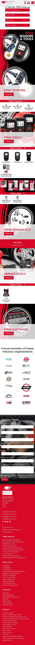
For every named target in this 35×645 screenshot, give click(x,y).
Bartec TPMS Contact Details (11, 614)
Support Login (16, 245)
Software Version (7, 595)
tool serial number (7, 457)
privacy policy (28, 475)
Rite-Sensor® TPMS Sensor (11, 540)
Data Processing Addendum (11, 530)
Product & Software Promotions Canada (15, 618)
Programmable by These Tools (12, 548)
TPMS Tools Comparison (10, 585)
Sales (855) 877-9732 (9, 512)
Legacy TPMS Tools (8, 579)
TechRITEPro (6, 569)
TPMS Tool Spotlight (9, 575)
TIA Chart (5, 634)
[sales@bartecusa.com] (29, 3)
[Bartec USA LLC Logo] (8, 2)
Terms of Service (7, 527)
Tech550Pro (6, 567)
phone (3, 443)
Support (6, 609)
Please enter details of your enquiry (13, 464)
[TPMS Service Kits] (17, 221)
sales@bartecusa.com (9, 516)
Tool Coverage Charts (9, 620)
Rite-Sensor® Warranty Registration (14, 557)
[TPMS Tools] (17, 129)
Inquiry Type (5, 423)
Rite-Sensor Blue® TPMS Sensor (13, 542)
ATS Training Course (9, 583)
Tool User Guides (8, 613)
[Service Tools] (17, 265)
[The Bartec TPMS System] (17, 47)
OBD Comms (6, 601)
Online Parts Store (8, 554)
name (3, 429)
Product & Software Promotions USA (14, 616)
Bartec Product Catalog (10, 622)
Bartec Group (6, 632)
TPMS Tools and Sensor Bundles (13, 550)
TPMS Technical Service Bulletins (13, 638)
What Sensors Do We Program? (12, 636)
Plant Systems (7, 626)
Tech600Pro (6, 565)
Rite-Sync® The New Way (10, 555)
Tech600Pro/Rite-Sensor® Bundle (13, 571)
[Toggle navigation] (32, 2)
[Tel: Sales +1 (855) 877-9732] (25, 3)
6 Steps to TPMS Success (10, 573)
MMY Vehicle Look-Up (9, 546)
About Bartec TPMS (9, 624)
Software (6, 590)
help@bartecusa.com (9, 519)
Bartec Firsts (6, 630)
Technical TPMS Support (10, 552)
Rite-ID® (5, 599)
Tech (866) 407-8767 (9, 514)
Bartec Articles (7, 640)
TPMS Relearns (7, 605)
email (3, 450)
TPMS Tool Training (8, 577)
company (4, 436)
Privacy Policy (6, 532)
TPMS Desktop (7, 603)
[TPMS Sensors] (17, 82)
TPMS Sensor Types (8, 544)
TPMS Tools (7, 562)
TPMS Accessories (8, 581)
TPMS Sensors (8, 537)
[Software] (17, 321)
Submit (4, 479)
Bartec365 (5, 593)
